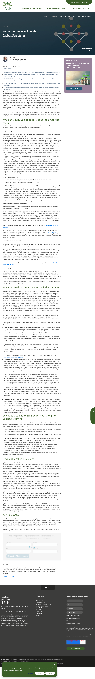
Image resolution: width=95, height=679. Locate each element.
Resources (53, 16)
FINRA (26, 606)
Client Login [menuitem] (85, 2)
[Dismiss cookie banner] (54, 664)
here (90, 636)
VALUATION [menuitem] (39, 608)
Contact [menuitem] (73, 2)
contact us (93, 417)
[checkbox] (73, 620)
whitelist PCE (78, 635)
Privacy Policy (74, 632)
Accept (39, 673)
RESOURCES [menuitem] (39, 613)
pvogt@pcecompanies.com (19, 59)
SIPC (3, 608)
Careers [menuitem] (78, 2)
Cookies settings (29, 673)
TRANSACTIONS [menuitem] (40, 602)
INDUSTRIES (65, 8)
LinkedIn (19, 61)
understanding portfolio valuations (13, 357)
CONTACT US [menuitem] (39, 615)
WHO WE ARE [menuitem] (39, 600)
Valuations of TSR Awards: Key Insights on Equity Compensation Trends (78, 65)
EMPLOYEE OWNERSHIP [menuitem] (42, 606)
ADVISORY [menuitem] (38, 610)
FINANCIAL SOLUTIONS (52, 8)
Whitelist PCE (60, 663)
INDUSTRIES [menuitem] (39, 612)
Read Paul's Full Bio (8, 576)
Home (45, 16)
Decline (50, 673)
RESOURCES (76, 8)
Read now (73, 88)
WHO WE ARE (25, 8)
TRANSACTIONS (37, 8)
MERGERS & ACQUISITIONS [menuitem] (43, 604)
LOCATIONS (86, 8)
